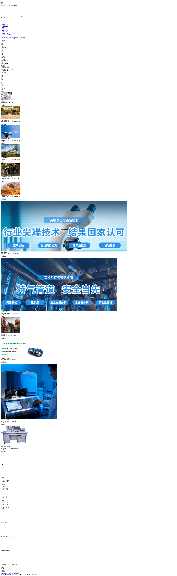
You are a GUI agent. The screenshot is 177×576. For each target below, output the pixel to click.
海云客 (5, 31)
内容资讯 (5, 33)
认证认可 (5, 26)
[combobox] (26, 3)
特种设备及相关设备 (17, 37)
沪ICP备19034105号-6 (6, 574)
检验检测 (5, 24)
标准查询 (5, 27)
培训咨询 (5, 29)
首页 (4, 23)
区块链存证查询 (7, 34)
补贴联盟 (5, 30)
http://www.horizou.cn (14, 573)
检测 (10, 37)
